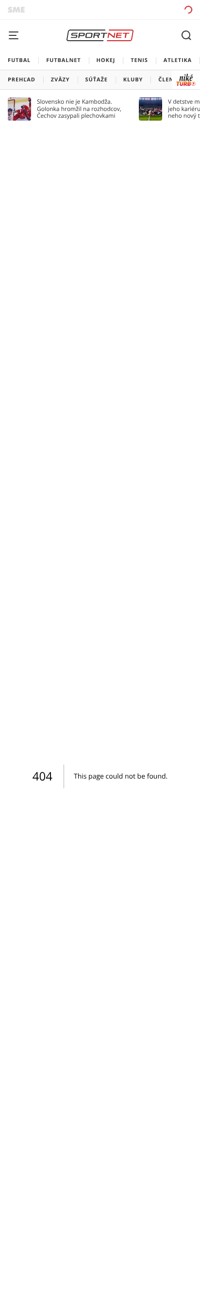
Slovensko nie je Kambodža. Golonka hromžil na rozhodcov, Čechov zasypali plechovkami (79, 108)
